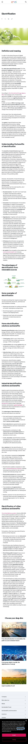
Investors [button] (4, 714)
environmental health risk (9, 252)
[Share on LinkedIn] (8, 18)
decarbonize (5, 403)
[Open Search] (25, 1)
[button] (2, 2)
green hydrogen (18, 405)
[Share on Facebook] (1, 18)
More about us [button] (5, 700)
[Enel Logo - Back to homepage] (14, 2)
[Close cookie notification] (26, 721)
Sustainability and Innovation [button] (9, 710)
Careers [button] (4, 717)
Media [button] (3, 703)
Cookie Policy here (20, 728)
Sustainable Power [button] (6, 707)
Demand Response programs (14, 468)
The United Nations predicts (9, 513)
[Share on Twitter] (5, 18)
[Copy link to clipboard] (11, 18)
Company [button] (4, 696)
